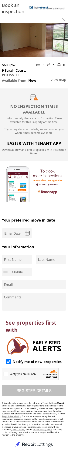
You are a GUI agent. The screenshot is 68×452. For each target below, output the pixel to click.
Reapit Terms (18, 429)
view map (58, 79)
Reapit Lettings (50, 403)
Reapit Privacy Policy (11, 416)
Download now (11, 149)
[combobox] (6, 272)
